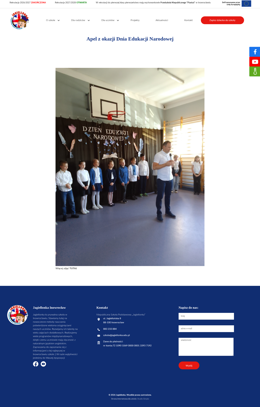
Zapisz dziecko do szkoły (222, 20)
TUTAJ (73, 268)
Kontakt (188, 20)
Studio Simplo (143, 399)
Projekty (135, 20)
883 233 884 (110, 329)
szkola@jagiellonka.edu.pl (116, 335)
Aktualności (162, 20)
